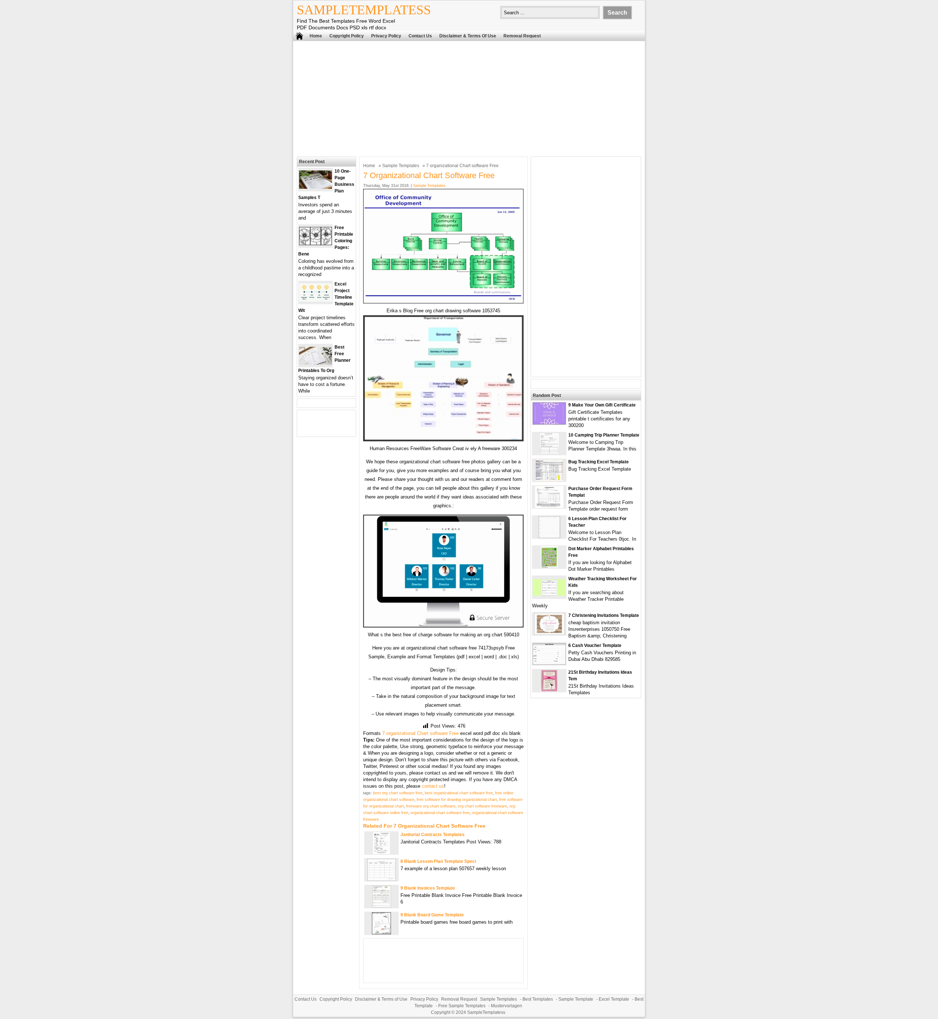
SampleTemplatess (364, 10)
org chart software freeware (482, 806)
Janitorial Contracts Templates (432, 834)
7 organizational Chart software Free (420, 733)
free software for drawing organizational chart (457, 799)
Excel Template (614, 999)
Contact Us (420, 35)
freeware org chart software (430, 806)
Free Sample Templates (461, 1005)
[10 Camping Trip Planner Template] (549, 453)
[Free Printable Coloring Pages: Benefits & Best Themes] (315, 243)
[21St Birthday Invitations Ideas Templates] (549, 690)
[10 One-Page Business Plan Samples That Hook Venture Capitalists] (315, 187)
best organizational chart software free (459, 793)
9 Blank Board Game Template (432, 914)
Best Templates (537, 999)
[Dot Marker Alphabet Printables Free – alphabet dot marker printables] (549, 566)
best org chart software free (397, 793)
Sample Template (575, 999)
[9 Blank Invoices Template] (381, 906)
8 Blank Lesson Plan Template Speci (438, 861)
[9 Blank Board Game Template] (381, 932)
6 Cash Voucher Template (594, 645)
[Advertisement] (469, 98)
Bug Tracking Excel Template (598, 461)
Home (316, 35)
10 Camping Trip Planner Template (603, 435)
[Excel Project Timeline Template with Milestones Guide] (315, 300)
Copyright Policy (346, 35)
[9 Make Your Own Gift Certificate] (549, 423)
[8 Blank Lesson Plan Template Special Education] (382, 879)
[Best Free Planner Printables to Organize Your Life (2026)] (315, 363)
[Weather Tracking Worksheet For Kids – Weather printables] (549, 594)
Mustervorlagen (506, 1005)
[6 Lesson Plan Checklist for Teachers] (549, 536)
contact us (433, 786)
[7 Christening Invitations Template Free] (549, 633)
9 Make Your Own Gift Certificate (602, 405)
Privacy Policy (386, 35)
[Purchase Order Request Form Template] (549, 506)
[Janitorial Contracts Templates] (381, 852)
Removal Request (522, 35)
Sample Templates (400, 165)
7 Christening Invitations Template (603, 615)
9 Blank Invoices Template (427, 888)
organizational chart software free (440, 812)
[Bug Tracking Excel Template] (549, 479)
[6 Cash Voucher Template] (549, 663)
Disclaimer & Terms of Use (467, 35)
